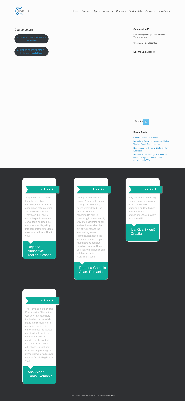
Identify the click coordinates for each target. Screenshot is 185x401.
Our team (121, 11)
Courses (86, 11)
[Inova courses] (21, 11)
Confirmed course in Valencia (145, 137)
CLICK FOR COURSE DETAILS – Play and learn (31, 39)
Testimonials (135, 11)
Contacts (150, 11)
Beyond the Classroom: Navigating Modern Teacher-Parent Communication (151, 142)
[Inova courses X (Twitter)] (146, 122)
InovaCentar (164, 11)
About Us (108, 11)
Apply (97, 11)
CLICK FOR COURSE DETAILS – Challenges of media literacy (31, 51)
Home (75, 11)
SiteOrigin (110, 395)
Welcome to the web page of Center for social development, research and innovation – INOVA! (150, 157)
